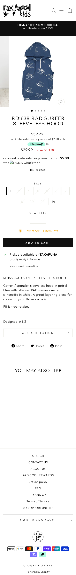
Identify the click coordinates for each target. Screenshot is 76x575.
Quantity (38, 213)
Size (38, 183)
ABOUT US (37, 469)
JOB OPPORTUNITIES (38, 508)
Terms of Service (38, 501)
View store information (24, 266)
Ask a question (38, 332)
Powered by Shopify (38, 571)
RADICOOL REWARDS (38, 475)
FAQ (38, 488)
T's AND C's (38, 495)
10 (32, 201)
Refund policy (37, 482)
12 (42, 201)
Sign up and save (37, 520)
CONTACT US (38, 462)
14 (53, 201)
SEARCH (38, 456)
